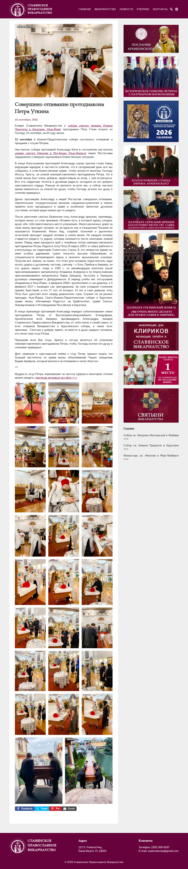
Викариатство (105, 9)
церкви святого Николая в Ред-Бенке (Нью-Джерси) (50, 153)
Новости (126, 9)
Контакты (160, 9)
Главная (85, 9)
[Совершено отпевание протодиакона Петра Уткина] (64, 95)
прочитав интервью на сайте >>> (56, 377)
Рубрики (143, 9)
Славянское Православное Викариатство (37, 845)
